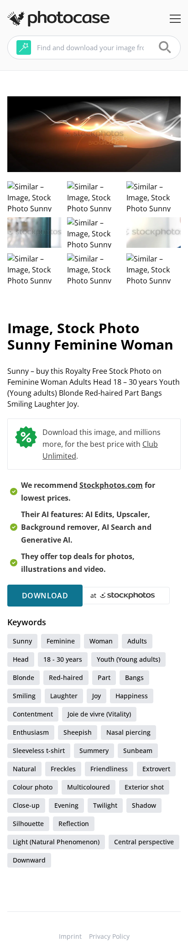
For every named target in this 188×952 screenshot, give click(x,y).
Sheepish (77, 732)
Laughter (64, 695)
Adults (137, 641)
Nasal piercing (128, 732)
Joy (96, 695)
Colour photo (32, 787)
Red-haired (66, 677)
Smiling (24, 695)
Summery (94, 750)
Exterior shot (144, 787)
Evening (66, 805)
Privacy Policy (109, 936)
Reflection (73, 823)
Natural (24, 768)
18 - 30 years (62, 659)
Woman (101, 641)
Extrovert (156, 768)
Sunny (22, 641)
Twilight (105, 805)
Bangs (134, 677)
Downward (29, 860)
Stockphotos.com (111, 485)
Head (21, 659)
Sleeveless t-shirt (39, 750)
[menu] (175, 19)
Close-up (26, 805)
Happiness (131, 695)
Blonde (23, 677)
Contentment (33, 714)
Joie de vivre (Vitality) (99, 714)
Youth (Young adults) (128, 659)
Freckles (63, 768)
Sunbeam (137, 750)
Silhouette (28, 823)
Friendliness (109, 768)
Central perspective (144, 841)
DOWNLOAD (45, 596)
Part (104, 677)
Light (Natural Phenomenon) (56, 841)
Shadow (144, 805)
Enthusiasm (31, 732)
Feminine (61, 641)
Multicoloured (88, 787)
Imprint (70, 936)
